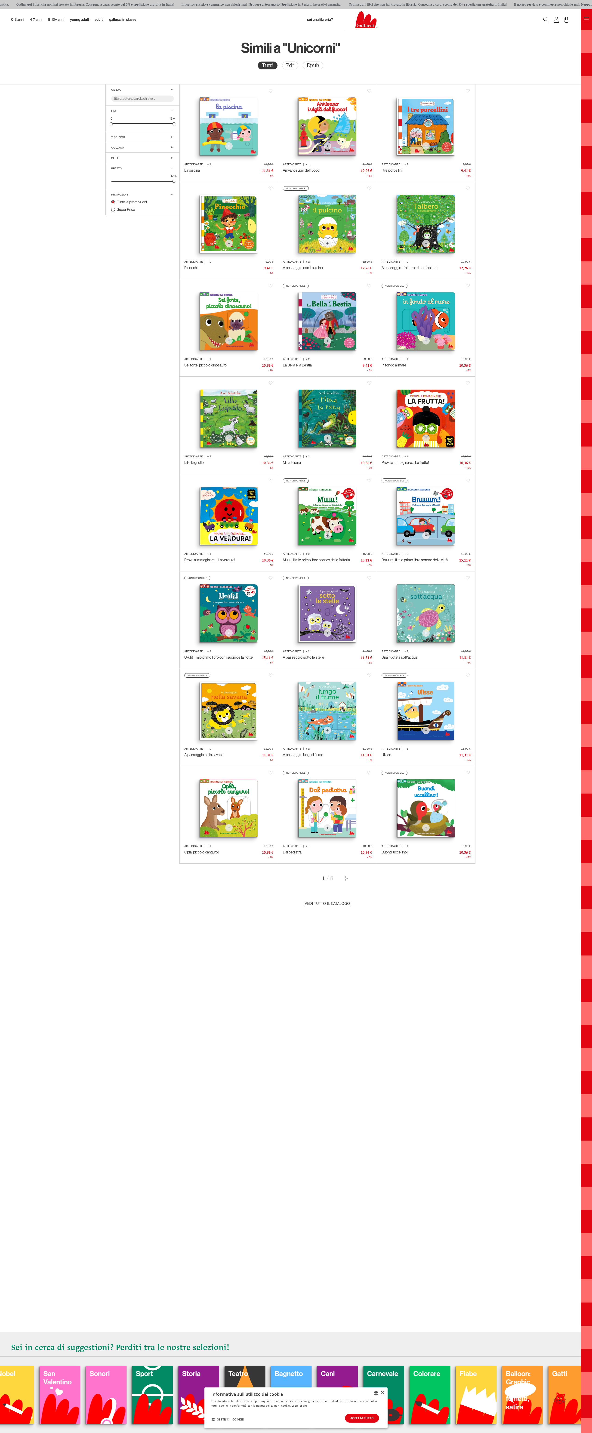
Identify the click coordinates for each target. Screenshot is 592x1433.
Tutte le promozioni (132, 202)
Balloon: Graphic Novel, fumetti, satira (428, 1390)
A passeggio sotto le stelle (303, 657)
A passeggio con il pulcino (303, 268)
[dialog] (296, 1407)
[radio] (268, 65)
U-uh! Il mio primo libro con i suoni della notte (218, 657)
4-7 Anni (36, 19)
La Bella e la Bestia (297, 365)
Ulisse (386, 755)
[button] (227, 1419)
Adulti (99, 19)
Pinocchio (192, 268)
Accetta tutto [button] (362, 1418)
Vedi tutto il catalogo (327, 903)
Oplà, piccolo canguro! (201, 852)
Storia (101, 1374)
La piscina (192, 170)
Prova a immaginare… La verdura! (209, 560)
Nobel (518, 1374)
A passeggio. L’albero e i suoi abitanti (410, 268)
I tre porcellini (392, 170)
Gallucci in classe (122, 19)
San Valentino (569, 1378)
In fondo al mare (394, 365)
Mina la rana (292, 462)
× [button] (382, 1393)
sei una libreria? (320, 19)
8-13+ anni (56, 19)
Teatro (148, 1374)
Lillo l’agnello (194, 462)
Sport (54, 1374)
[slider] (111, 123)
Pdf (290, 65)
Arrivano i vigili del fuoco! (301, 170)
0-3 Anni (17, 19)
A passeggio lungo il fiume (303, 755)
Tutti (268, 65)
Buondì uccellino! (395, 852)
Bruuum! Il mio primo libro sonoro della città (415, 560)
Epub (313, 65)
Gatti (469, 1374)
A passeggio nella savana (203, 755)
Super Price (126, 209)
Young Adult (79, 19)
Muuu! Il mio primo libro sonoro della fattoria (316, 560)
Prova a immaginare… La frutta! (405, 462)
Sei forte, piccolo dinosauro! (206, 365)
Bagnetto (199, 1374)
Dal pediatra (292, 852)
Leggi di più (299, 1406)
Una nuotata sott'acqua (399, 657)
